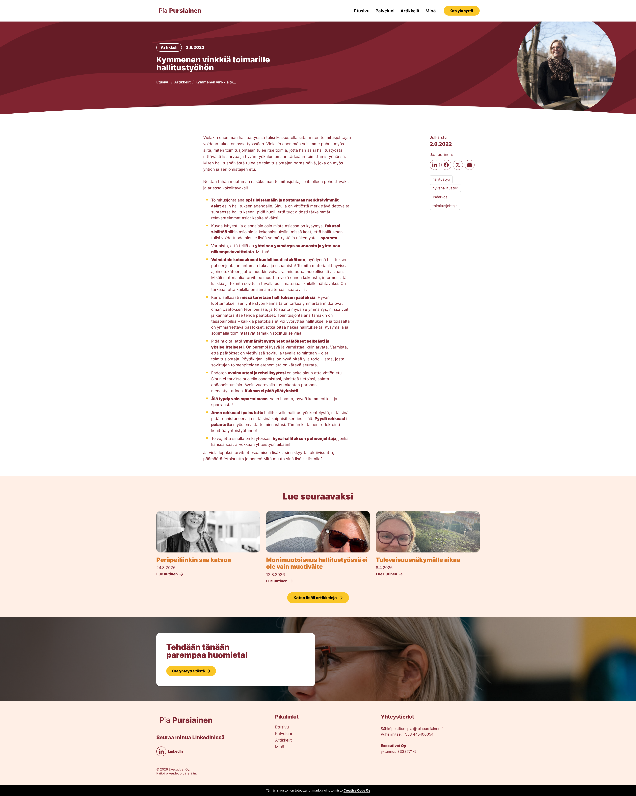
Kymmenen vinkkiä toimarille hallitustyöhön (216, 82)
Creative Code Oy (357, 790)
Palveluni (385, 10)
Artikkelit (410, 10)
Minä (430, 10)
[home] (180, 11)
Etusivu (362, 10)
